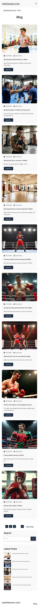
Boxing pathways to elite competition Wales (18, 209)
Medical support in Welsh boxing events (17, 110)
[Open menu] (36, 3)
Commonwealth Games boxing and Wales (17, 259)
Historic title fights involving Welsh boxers (18, 405)
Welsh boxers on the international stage (17, 356)
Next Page (30, 526)
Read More (8, 69)
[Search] (33, 539)
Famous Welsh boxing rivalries (14, 455)
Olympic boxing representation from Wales (18, 308)
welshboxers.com (11, 3)
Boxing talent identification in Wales (16, 59)
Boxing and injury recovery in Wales (15, 160)
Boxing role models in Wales (13, 506)
